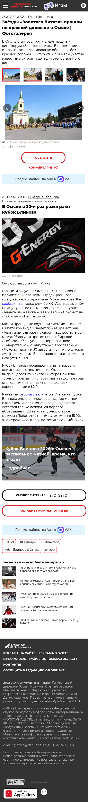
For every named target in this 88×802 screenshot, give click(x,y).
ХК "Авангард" (12, 276)
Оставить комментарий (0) (43, 159)
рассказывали (31, 394)
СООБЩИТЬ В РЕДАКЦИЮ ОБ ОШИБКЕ (33, 670)
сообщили (11, 304)
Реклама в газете (53, 653)
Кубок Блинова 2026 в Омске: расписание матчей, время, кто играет (40, 454)
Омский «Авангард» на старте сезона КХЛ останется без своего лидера (46, 608)
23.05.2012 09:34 (13, 17)
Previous (6, 108)
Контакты (12, 664)
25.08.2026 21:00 (13, 197)
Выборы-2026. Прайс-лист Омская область (40, 659)
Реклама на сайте (19, 653)
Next (79, 108)
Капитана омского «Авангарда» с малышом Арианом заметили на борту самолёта (47, 582)
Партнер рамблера (38, 782)
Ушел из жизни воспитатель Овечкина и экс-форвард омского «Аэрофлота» (48, 569)
